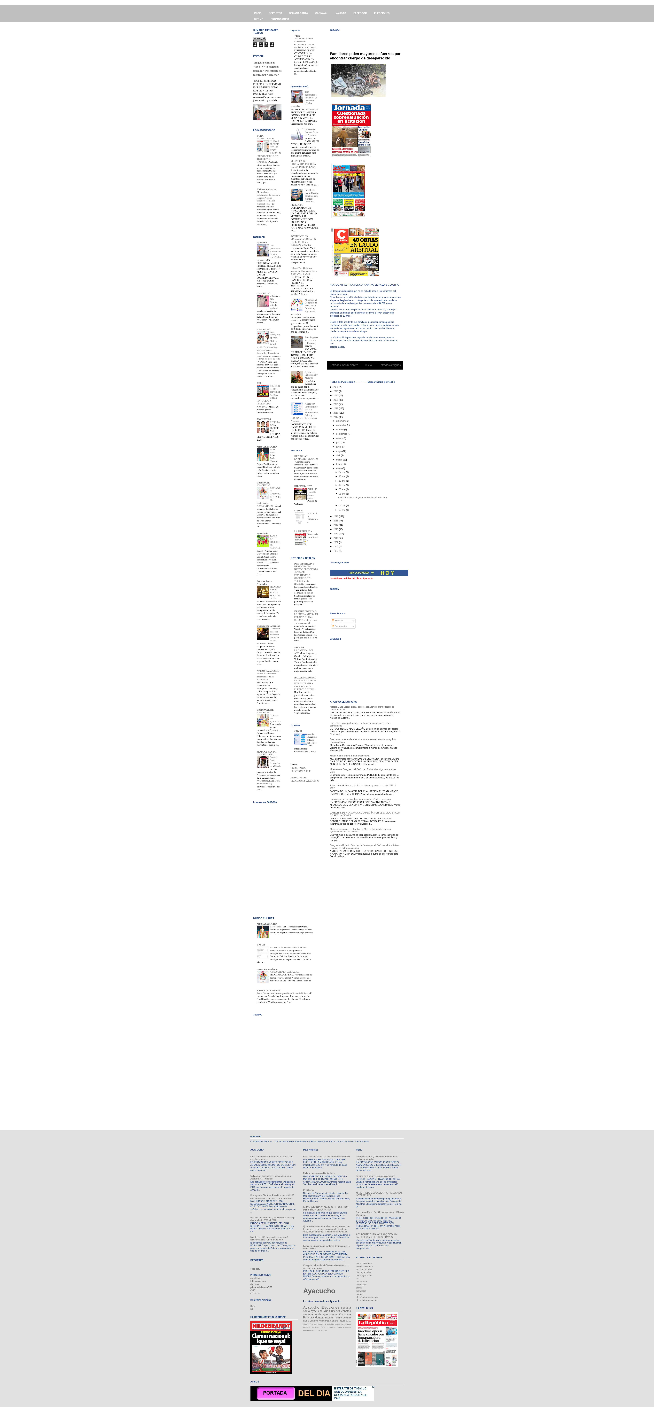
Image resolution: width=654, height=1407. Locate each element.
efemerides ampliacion (367, 1300)
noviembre (341, 425)
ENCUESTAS (264, 419)
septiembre (342, 434)
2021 (336, 400)
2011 (336, 538)
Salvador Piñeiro (333, 1317)
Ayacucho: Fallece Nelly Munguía (311, 374)
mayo (339, 451)
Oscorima (345, 1314)
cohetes (346, 1311)
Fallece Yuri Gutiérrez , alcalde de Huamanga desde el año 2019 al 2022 (304, 270)
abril (338, 455)
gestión (359, 1294)
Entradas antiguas (390, 365)
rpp (357, 1278)
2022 (336, 395)
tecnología (361, 1291)
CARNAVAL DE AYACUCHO (265, 711)
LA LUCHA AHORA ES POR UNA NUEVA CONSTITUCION (306, 617)
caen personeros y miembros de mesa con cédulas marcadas (360, 799)
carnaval (334, 1320)
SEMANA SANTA (298, 13)
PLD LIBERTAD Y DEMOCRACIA (304, 565)
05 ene (342, 494)
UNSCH (298, 510)
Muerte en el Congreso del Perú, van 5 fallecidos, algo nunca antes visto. (269, 1238)
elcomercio (361, 1281)
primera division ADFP (261, 1287)
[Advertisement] (370, 39)
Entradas (339, 620)
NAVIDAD (341, 13)
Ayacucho (262, 242)
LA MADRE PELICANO (306, 458)
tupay (325, 1330)
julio (338, 442)
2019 (336, 408)
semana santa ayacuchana (320, 1314)
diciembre (341, 421)
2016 (336, 516)
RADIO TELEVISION (268, 990)
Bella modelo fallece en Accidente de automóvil (326, 1156)
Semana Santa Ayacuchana (275, 762)
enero (339, 468)
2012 (336, 533)
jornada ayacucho (364, 1266)
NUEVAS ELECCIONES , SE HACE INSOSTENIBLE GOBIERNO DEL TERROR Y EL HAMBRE (306, 576)
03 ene (342, 505)
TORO (323, 1327)
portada (319, 1330)
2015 (336, 520)
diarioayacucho (363, 1272)
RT (251, 1309)
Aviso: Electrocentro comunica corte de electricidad (266, 676)
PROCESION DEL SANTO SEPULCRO (275, 592)
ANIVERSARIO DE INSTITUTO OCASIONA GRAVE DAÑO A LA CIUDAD (305, 43)
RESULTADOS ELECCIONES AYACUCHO (305, 779)
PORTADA (308, 1190)
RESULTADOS (275, 423)
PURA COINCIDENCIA (266, 137)
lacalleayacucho (364, 1269)
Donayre (314, 1320)
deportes (254, 1284)
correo (359, 1287)
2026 (336, 387)
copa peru (255, 1269)
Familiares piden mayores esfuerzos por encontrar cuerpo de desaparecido (365, 56)
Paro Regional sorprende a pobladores (311, 340)
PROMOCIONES (280, 19)
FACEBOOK (360, 13)
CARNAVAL (321, 13)
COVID (298, 731)
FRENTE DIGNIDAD (305, 611)
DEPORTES (275, 13)
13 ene (342, 481)
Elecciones (330, 1307)
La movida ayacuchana (341, 1324)
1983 (336, 551)
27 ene (342, 472)
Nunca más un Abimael (312, 535)
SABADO (315, 1327)
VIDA (297, 35)
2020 (336, 404)
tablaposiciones (258, 1281)
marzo (339, 459)
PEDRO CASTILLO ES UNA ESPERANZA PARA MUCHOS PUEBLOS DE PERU (305, 685)
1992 (336, 546)
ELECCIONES (382, 13)
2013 (336, 529)
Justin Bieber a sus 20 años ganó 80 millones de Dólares (283, 993)
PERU (260, 383)
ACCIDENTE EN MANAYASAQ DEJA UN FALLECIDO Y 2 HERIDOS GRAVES (303, 240)
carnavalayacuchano (267, 969)
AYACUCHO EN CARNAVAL (285, 971)
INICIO (258, 13)
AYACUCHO (263, 293)
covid (342, 1320)
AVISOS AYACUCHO (268, 671)
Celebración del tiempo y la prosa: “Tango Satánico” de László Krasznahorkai (268, 199)
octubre (340, 429)
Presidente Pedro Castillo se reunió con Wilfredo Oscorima (311, 195)
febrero (340, 464)
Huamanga (324, 1320)
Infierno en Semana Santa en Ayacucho (311, 132)
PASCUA (306, 1327)
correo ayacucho (364, 1263)
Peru (306, 1317)
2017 (336, 417)
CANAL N (255, 1293)
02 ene (342, 510)
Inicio (368, 365)
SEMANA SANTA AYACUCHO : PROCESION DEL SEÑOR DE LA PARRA (325, 1208)
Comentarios (340, 626)
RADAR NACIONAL (305, 677)
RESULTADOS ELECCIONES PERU (301, 769)
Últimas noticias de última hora (266, 190)
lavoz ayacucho (363, 1275)
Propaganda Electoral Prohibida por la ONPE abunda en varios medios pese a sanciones (272, 1196)
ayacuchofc (262, 533)
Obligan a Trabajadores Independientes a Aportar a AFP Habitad (270, 1177)
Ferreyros (313, 1324)
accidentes (316, 1317)
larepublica (361, 1284)
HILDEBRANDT (303, 486)
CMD (252, 1290)
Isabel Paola (273, 451)
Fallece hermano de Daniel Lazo (319, 1173)
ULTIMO (258, 19)
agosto (340, 438)
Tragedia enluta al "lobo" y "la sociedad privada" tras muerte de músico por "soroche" (267, 68)
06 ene (342, 489)
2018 (336, 413)
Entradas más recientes (344, 365)
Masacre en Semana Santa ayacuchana (349, 755)
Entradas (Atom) (372, 374)
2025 (336, 391)
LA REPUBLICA (303, 531)
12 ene (342, 485)
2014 (336, 525)
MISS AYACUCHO (267, 446)
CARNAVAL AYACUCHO (263, 484)
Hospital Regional (325, 1324)
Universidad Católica (335, 1327)
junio (338, 446)
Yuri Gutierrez (332, 1311)
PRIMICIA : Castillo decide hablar (312, 493)
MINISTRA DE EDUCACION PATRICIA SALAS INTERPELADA (303, 163)
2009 (336, 542)
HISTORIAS (300, 456)
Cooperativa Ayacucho (268, 626)
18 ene (342, 476)
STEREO (299, 647)
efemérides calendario (367, 1297)
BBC (252, 1306)
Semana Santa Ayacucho (264, 582)
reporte (310, 733)
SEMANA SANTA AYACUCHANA (266, 753)
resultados (255, 1278)
